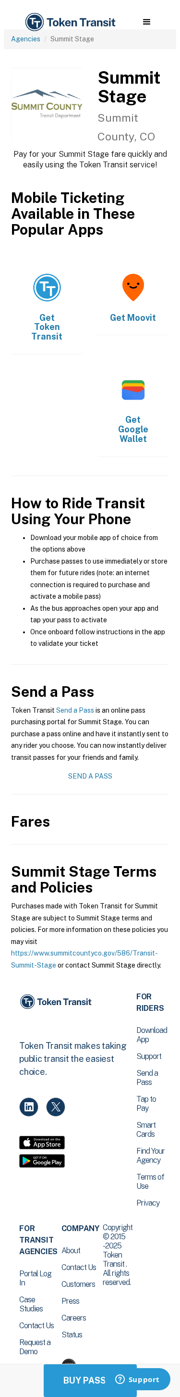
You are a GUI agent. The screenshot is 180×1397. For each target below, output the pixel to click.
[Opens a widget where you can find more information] (137, 1380)
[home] (69, 22)
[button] (146, 22)
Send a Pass (75, 710)
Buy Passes (90, 1380)
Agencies (25, 39)
